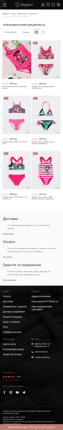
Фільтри (26, 32)
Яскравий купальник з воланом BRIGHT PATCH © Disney (43, 87)
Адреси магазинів (41, 296)
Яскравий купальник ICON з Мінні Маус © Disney (14, 142)
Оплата (7, 296)
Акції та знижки (11, 321)
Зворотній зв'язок (12, 354)
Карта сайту (9, 343)
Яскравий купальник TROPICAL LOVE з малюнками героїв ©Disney (43, 142)
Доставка (8, 301)
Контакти (36, 339)
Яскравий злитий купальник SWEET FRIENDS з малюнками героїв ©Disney (43, 198)
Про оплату (7, 257)
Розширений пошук (13, 349)
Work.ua (53, 301)
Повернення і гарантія (15, 306)
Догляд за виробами (14, 311)
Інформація (8, 339)
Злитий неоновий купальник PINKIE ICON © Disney (14, 87)
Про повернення (9, 280)
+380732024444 (41, 352)
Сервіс (6, 291)
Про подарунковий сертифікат (42, 308)
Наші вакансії (39, 301)
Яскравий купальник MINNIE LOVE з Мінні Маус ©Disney (14, 198)
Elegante (35, 291)
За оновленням (11, 32)
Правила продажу (12, 316)
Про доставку (8, 234)
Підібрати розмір (12, 331)
